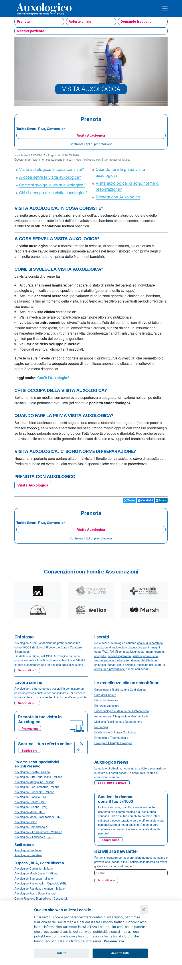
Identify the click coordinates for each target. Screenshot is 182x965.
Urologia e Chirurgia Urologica (113, 743)
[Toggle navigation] (165, 8)
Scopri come (110, 840)
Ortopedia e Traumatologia (111, 737)
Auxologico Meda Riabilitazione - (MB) (38, 817)
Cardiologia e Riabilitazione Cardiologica (120, 689)
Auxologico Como (25, 822)
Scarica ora (29, 750)
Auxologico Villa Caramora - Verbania (38, 832)
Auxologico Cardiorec (28, 850)
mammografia (155, 651)
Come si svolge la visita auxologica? (52, 185)
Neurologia (101, 727)
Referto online (80, 21)
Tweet (131, 500)
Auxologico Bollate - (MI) (30, 802)
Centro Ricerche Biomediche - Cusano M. (41, 898)
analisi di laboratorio (150, 643)
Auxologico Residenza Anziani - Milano (39, 888)
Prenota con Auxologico (118, 197)
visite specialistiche (145, 656)
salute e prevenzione (152, 768)
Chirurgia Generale (106, 700)
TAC (105, 651)
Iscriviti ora (106, 880)
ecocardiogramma (119, 656)
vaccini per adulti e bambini (111, 660)
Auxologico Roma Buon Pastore (34, 893)
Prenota (23, 21)
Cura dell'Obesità (105, 695)
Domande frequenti (136, 21)
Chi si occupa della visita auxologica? (53, 192)
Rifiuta (61, 953)
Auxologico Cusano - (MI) (30, 807)
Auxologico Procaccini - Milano (34, 792)
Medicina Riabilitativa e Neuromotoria (118, 721)
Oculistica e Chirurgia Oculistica (115, 732)
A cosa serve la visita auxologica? (50, 177)
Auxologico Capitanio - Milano (33, 868)
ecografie (100, 656)
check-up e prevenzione (109, 669)
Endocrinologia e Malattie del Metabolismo (121, 711)
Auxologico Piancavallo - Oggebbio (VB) (40, 883)
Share (162, 500)
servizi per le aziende (121, 664)
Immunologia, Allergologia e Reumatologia (121, 716)
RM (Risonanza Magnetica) (127, 651)
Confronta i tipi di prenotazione (91, 144)
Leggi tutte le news (112, 782)
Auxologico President (28, 855)
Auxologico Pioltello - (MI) (30, 797)
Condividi (146, 500)
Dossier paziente (30, 31)
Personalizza (114, 941)
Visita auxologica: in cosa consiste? (51, 169)
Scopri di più (27, 670)
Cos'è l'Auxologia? (53, 377)
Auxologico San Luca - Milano (33, 878)
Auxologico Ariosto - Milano (32, 772)
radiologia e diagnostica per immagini (136, 647)
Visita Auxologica (91, 135)
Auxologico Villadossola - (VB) (33, 837)
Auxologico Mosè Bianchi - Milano (36, 873)
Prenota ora (30, 728)
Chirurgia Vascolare (106, 705)
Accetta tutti (120, 953)
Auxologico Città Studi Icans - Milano (38, 777)
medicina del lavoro (149, 664)
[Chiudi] (144, 909)
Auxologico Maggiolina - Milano (34, 782)
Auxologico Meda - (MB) (30, 812)
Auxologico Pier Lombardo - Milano (36, 787)
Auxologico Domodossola (30, 827)
